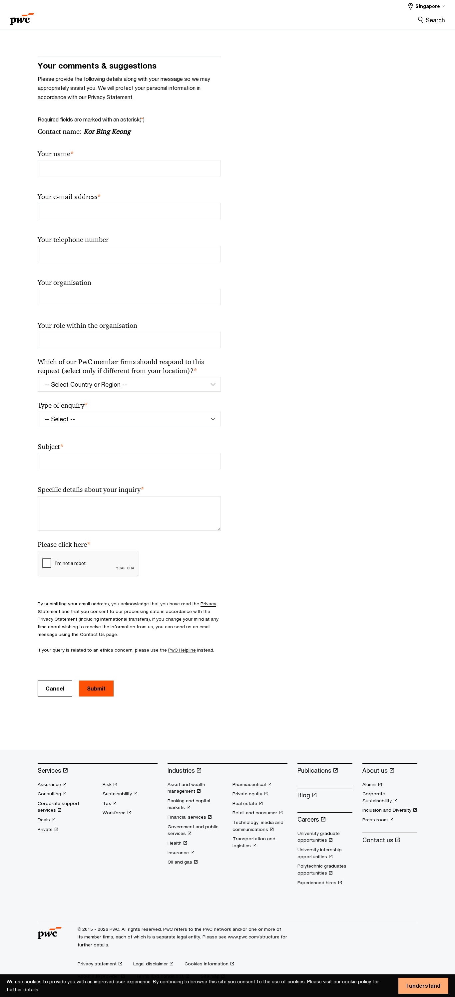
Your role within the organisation (87, 325)
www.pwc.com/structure (253, 936)
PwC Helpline (182, 650)
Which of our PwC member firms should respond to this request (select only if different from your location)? (121, 366)
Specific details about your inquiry (91, 489)
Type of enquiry (63, 405)
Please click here (64, 544)
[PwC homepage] (22, 17)
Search (435, 20)
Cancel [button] (55, 688)
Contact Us (92, 634)
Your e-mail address (69, 196)
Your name (56, 153)
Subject (51, 446)
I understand (423, 985)
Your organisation (64, 282)
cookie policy (356, 981)
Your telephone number (73, 239)
